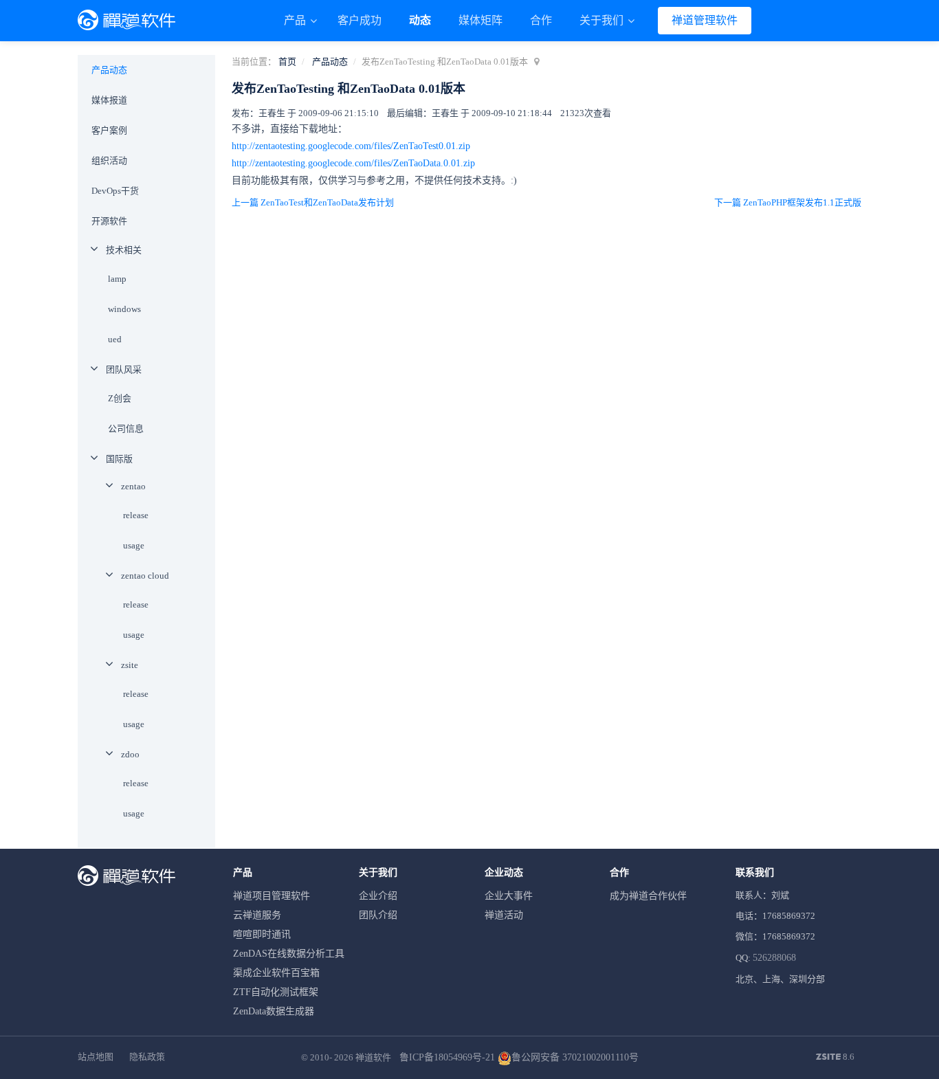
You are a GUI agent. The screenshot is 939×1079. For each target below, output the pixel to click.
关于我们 (602, 20)
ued (115, 339)
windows (124, 309)
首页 (287, 61)
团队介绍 (378, 915)
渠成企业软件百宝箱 (276, 973)
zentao (133, 486)
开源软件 (109, 221)
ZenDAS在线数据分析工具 (288, 953)
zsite (129, 665)
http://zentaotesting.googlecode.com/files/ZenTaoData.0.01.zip (353, 163)
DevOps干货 (115, 191)
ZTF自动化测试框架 (275, 992)
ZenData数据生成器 (273, 1011)
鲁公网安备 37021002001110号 (575, 1057)
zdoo (130, 754)
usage (133, 545)
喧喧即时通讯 (262, 934)
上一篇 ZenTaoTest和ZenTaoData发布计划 (313, 202)
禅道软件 (373, 1057)
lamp (117, 279)
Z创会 (119, 398)
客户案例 (109, 130)
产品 (296, 20)
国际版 (119, 459)
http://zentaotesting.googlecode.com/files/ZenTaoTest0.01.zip (351, 146)
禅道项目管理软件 (271, 896)
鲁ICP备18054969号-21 (447, 1057)
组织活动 (109, 160)
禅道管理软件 (705, 20)
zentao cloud (145, 575)
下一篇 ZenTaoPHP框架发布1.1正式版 (787, 202)
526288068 (774, 958)
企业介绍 (378, 896)
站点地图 (95, 1057)
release (135, 515)
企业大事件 (509, 896)
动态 (420, 20)
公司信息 (126, 428)
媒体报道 (109, 100)
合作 (541, 20)
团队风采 (124, 369)
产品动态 (330, 61)
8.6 (835, 1058)
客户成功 (360, 20)
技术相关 (124, 250)
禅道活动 (504, 915)
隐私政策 (147, 1057)
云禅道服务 (257, 915)
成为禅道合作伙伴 (648, 896)
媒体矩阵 (480, 20)
